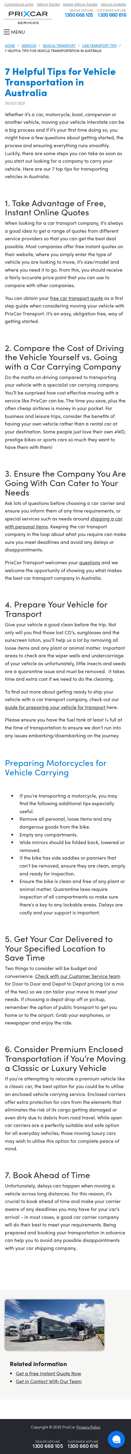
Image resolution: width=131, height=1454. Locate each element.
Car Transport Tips (99, 45)
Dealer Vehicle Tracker (80, 4)
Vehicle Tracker (48, 4)
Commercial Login (19, 4)
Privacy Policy (88, 1427)
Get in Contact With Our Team (49, 1381)
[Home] (28, 16)
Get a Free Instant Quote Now (48, 1373)
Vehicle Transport (59, 45)
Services (29, 45)
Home (10, 45)
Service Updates (113, 4)
